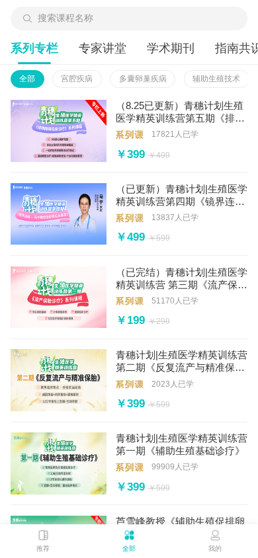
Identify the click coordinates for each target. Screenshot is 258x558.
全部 (27, 78)
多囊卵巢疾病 (143, 78)
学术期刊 (170, 48)
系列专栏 (34, 48)
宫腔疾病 (77, 78)
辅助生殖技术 (216, 78)
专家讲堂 (102, 48)
